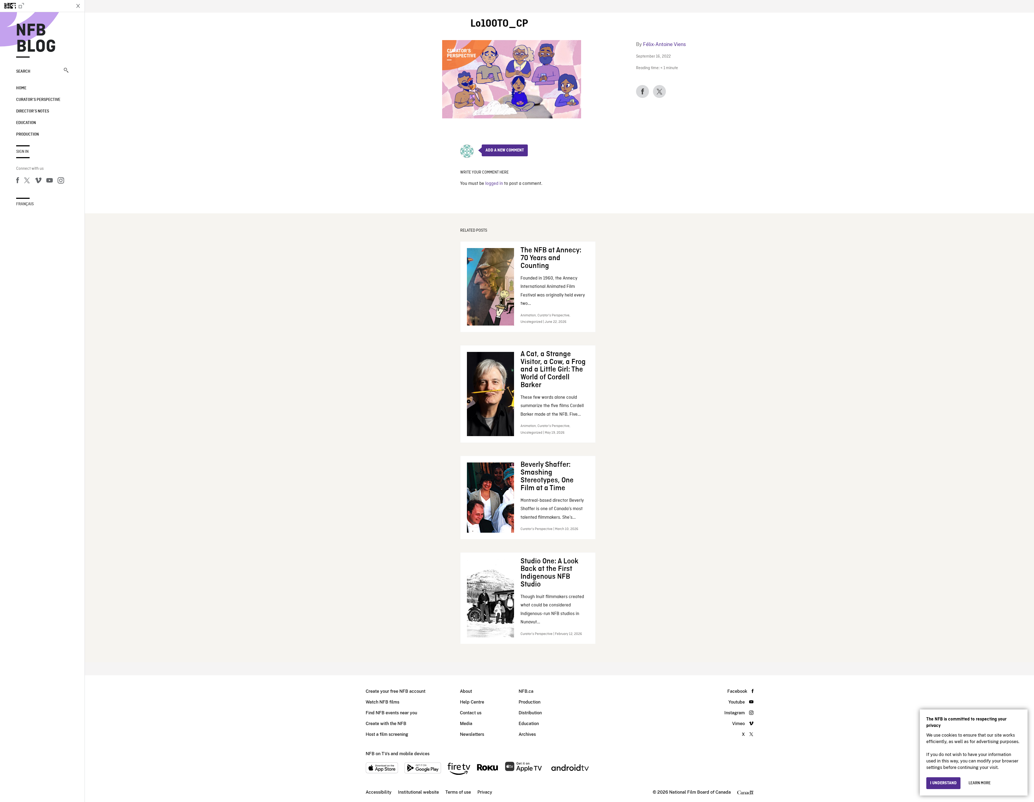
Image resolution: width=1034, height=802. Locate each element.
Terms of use (458, 792)
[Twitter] (27, 181)
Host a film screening (387, 734)
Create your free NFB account (395, 691)
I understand (943, 783)
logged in (494, 183)
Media (466, 723)
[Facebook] (17, 181)
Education (26, 123)
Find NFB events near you (391, 712)
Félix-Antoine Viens (664, 44)
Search (23, 71)
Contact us (470, 712)
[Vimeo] (38, 181)
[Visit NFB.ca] (35, 6)
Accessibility (379, 792)
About (466, 691)
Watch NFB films (382, 702)
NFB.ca (526, 691)
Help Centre (472, 702)
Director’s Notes (32, 111)
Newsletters (472, 734)
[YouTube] (49, 181)
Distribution (530, 712)
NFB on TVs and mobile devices (397, 753)
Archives (527, 734)
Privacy (484, 792)
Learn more (980, 783)
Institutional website (418, 792)
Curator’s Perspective (38, 100)
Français (25, 204)
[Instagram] (61, 181)
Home (21, 88)
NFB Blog (36, 39)
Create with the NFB (386, 723)
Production (27, 134)
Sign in (22, 152)
